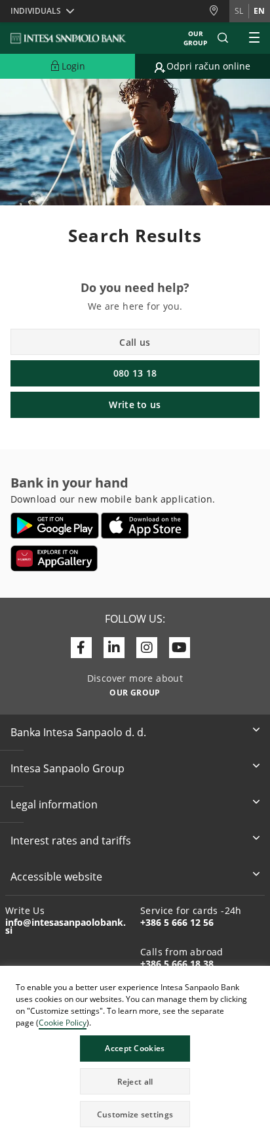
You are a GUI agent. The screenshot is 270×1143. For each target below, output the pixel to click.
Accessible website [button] (56, 876)
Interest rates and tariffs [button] (70, 840)
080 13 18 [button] (135, 373)
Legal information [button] (54, 804)
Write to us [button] (135, 404)
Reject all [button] (135, 1081)
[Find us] (218, 11)
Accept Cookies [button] (134, 1048)
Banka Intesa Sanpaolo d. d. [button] (78, 732)
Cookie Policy (63, 1022)
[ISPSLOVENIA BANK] (68, 38)
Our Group (195, 38)
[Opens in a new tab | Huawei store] (54, 558)
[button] (259, 977)
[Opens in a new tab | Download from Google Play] (54, 525)
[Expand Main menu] (254, 38)
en (259, 10)
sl (239, 10)
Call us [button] (134, 342)
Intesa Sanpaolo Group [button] (67, 768)
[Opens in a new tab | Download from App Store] (145, 525)
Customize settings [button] (135, 1114)
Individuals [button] (35, 10)
